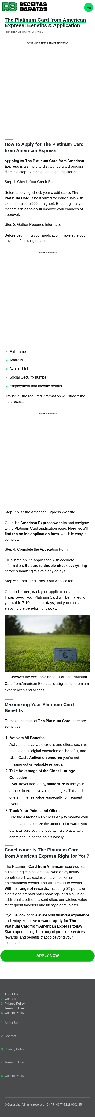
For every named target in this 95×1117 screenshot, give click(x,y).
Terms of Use (14, 1008)
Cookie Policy (14, 1013)
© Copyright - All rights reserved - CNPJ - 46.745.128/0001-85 (43, 1104)
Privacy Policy (15, 1003)
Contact (10, 999)
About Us (11, 994)
